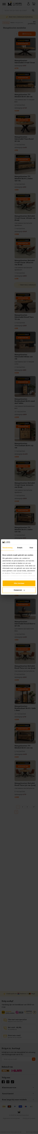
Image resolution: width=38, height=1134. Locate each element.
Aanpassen (18, 590)
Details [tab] (19, 548)
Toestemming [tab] (7, 548)
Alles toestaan (19, 583)
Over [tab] (31, 548)
